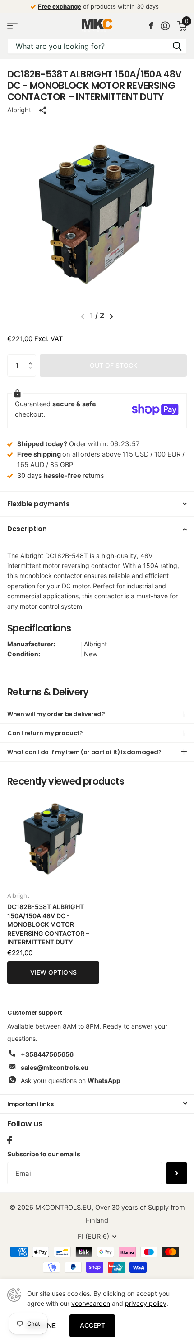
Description (26, 529)
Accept (92, 1325)
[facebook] (9, 1140)
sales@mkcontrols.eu (54, 1067)
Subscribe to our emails (43, 1154)
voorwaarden (90, 1303)
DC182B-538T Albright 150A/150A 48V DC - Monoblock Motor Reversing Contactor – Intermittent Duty (48, 924)
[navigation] (111, 316)
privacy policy (145, 1303)
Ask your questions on (70, 1080)
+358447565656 (47, 1054)
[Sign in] (165, 26)
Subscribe (176, 1173)
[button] (32, 358)
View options (53, 972)
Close (97, 1104)
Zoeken (177, 46)
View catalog (12, 25)
